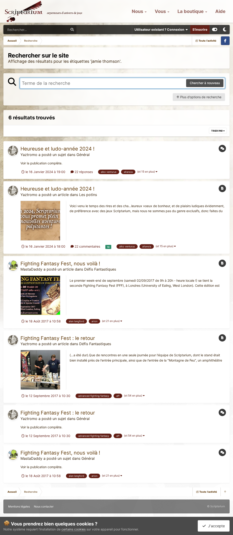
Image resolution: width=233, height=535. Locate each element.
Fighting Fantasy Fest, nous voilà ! (60, 263)
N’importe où (54, 29)
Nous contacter (43, 506)
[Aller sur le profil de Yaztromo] (13, 151)
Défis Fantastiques (100, 269)
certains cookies (73, 529)
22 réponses (83, 172)
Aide (220, 11)
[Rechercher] (72, 29)
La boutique (191, 11)
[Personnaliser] (215, 29)
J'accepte (215, 526)
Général (83, 154)
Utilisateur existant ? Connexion (160, 29)
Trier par (217, 130)
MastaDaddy (31, 269)
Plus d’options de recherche (200, 97)
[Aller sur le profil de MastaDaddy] (13, 266)
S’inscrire (199, 29)
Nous (138, 11)
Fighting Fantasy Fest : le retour (57, 338)
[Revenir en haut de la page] (225, 491)
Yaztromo (28, 154)
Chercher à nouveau (205, 83)
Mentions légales (19, 506)
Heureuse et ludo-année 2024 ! (57, 149)
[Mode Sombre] (224, 29)
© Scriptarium (216, 506)
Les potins (88, 194)
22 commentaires (87, 246)
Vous (161, 11)
